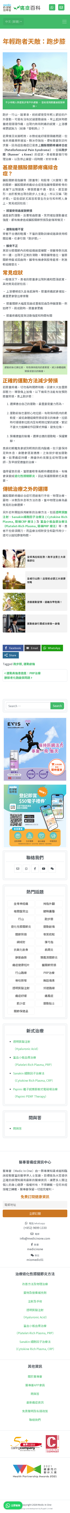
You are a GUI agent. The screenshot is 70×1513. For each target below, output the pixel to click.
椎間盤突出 (21, 911)
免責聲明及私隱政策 (35, 1411)
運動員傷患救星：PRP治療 (23, 673)
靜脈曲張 (21, 957)
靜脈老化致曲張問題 (17, 677)
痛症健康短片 (21, 965)
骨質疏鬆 (49, 934)
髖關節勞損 (49, 965)
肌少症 (21, 1003)
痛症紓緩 (21, 996)
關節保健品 (21, 1011)
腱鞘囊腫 (49, 911)
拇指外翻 (49, 903)
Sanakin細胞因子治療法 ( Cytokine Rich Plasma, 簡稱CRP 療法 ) (35, 519)
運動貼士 (49, 1003)
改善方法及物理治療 (35, 1284)
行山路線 (21, 972)
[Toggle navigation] (64, 21)
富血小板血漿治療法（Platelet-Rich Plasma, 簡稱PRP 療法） (35, 523)
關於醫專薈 (35, 1376)
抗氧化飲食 (21, 949)
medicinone (35, 1249)
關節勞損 (21, 934)
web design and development (28, 1508)
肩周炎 (49, 949)
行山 (21, 919)
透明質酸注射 (21, 988)
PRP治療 (49, 972)
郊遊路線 (49, 988)
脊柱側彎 (21, 980)
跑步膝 (17, 664)
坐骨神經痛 (21, 903)
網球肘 (21, 942)
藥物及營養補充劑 (35, 1292)
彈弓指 (49, 942)
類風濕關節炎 (49, 957)
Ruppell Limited (47, 1508)
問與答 (17, 1128)
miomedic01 (35, 1259)
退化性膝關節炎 (25, 476)
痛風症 (49, 996)
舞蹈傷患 (49, 980)
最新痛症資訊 (35, 1402)
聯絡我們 (35, 1419)
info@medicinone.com (35, 1238)
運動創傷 (29, 664)
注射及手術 (35, 1301)
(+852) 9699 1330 (35, 1228)
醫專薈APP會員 (35, 1385)
